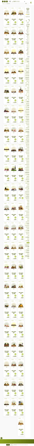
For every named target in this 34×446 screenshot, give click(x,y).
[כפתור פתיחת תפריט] (24, 1)
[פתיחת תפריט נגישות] (1, 438)
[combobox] (6, 3)
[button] (26, 3)
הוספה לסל (22, 22)
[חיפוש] (2, 3)
